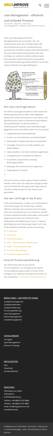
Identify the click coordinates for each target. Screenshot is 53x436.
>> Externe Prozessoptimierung (32, 277)
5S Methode (12, 231)
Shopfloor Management (17, 250)
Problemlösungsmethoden (18, 254)
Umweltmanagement (13, 319)
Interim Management (13, 316)
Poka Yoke (11, 235)
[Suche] (38, 5)
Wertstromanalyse (15, 239)
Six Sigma (8, 339)
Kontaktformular (11, 409)
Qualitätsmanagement (13, 301)
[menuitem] (38, 5)
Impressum (32, 426)
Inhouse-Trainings (12, 345)
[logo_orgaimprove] (22, 5)
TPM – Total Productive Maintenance (22, 242)
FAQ (5, 365)
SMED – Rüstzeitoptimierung (19, 246)
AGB (24, 429)
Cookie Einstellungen (13, 429)
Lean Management (12, 313)
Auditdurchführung (12, 307)
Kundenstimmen (11, 371)
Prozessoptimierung (12, 310)
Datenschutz (43, 426)
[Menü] (45, 5)
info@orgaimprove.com (19, 406)
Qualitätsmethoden (12, 304)
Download (8, 368)
